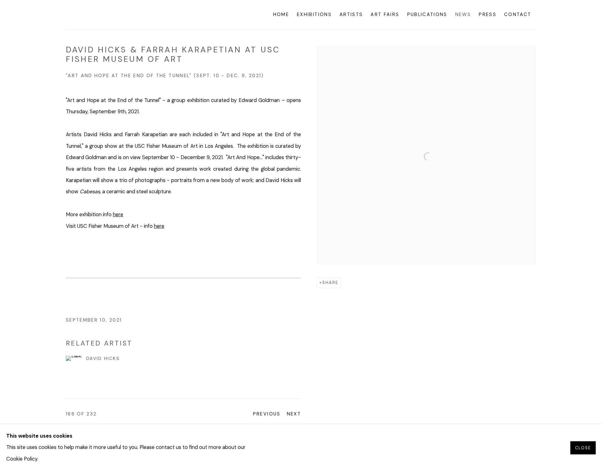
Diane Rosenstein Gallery (113, 15)
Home (281, 14)
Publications (427, 14)
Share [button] (330, 282)
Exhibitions (314, 14)
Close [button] (583, 447)
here (118, 214)
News (463, 14)
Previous (267, 414)
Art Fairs (385, 14)
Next (294, 414)
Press (487, 14)
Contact (517, 14)
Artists (351, 14)
